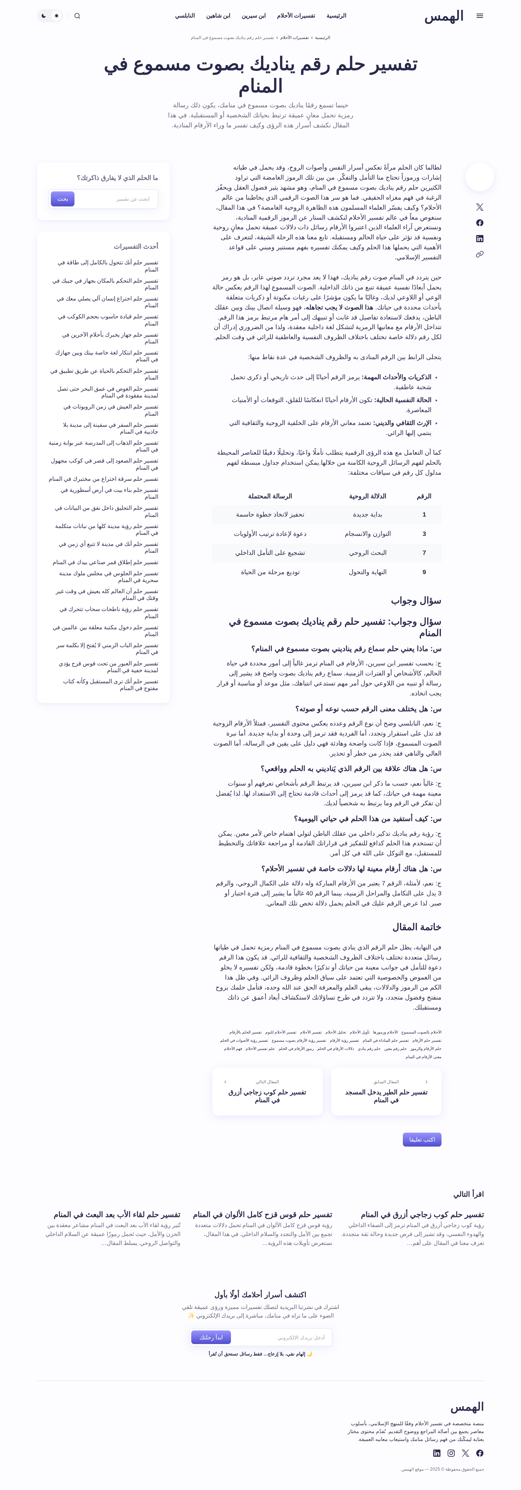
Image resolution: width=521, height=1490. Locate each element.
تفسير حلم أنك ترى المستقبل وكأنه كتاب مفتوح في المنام (110, 685)
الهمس (444, 15)
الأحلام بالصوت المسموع (421, 1032)
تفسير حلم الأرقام (427, 1040)
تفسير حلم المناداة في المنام (386, 1040)
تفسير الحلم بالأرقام (246, 1032)
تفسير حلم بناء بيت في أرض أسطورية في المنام (109, 493)
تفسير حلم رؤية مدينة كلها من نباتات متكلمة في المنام (106, 529)
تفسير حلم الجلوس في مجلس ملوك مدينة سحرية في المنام (108, 576)
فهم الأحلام (233, 1048)
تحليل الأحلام (335, 1032)
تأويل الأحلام (360, 1032)
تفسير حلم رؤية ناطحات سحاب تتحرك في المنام (108, 612)
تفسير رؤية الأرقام (344, 1040)
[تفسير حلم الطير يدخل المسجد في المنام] (386, 1092)
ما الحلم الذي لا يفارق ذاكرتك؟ (117, 177)
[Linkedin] (437, 1453)
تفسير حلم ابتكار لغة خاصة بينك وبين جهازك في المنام (106, 356)
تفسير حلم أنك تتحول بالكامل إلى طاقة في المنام (108, 266)
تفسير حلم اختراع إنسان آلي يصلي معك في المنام (107, 302)
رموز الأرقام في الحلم (296, 1048)
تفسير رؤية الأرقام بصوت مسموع (299, 1040)
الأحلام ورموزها (385, 1032)
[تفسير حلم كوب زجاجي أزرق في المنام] (267, 1092)
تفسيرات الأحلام (294, 37)
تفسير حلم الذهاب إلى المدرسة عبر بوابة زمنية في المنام (103, 446)
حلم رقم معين (395, 1048)
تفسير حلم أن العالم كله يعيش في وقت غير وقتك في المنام (107, 594)
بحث (62, 199)
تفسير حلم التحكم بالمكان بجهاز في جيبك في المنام (105, 284)
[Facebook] (480, 1453)
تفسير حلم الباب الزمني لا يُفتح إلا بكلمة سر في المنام (107, 649)
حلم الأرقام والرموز (426, 1048)
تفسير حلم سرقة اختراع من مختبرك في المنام (103, 479)
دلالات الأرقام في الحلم (335, 1048)
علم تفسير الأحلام (260, 1048)
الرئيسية (322, 37)
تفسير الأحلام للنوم (280, 1032)
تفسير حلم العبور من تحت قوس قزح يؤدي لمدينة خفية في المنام (108, 666)
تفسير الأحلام (311, 1032)
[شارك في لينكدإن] (480, 238)
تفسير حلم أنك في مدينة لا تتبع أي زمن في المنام (108, 547)
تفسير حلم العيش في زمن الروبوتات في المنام (110, 410)
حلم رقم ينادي (369, 1048)
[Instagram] (451, 1453)
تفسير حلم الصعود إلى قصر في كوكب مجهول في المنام (104, 464)
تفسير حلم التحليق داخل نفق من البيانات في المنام (106, 511)
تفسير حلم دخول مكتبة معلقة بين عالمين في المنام (105, 631)
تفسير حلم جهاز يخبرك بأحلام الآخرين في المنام (110, 338)
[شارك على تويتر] (480, 207)
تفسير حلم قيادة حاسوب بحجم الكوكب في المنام (108, 320)
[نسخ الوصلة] (480, 254)
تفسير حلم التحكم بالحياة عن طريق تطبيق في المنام (104, 374)
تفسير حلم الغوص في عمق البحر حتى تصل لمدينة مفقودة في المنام (107, 392)
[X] (465, 1453)
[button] (480, 15)
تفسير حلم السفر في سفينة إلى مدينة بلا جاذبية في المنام (110, 428)
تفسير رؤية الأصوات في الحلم (244, 1040)
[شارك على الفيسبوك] (480, 223)
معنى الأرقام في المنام (424, 1057)
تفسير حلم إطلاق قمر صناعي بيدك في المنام (105, 562)
